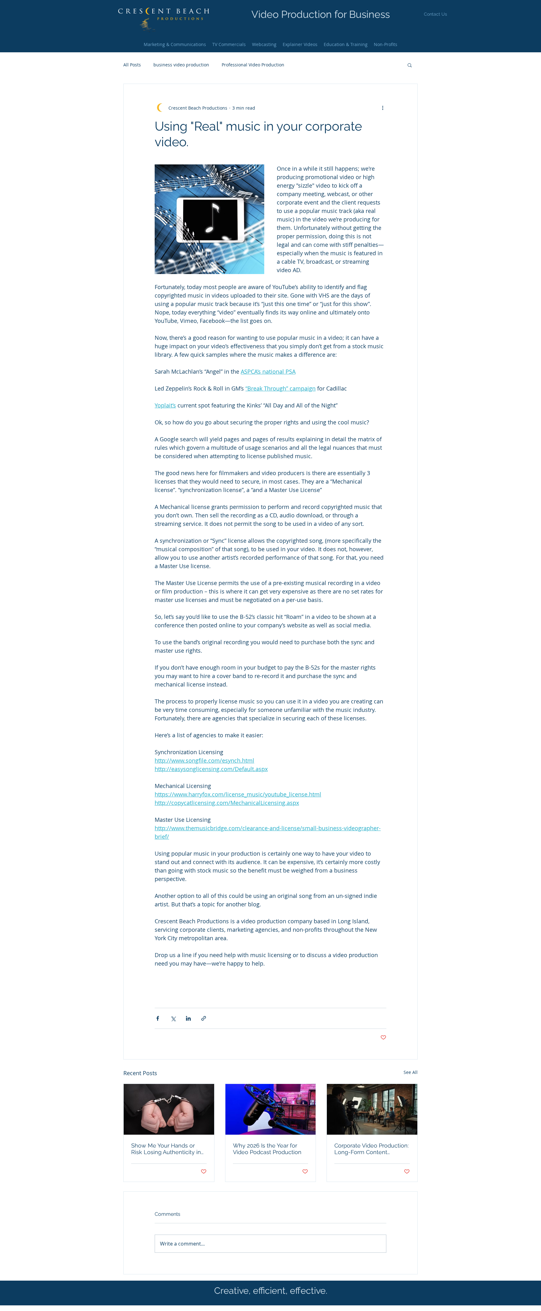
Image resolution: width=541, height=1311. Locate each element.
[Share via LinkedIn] (188, 1018)
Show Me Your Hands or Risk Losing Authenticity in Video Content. (166, 1148)
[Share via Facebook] (158, 1018)
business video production (181, 65)
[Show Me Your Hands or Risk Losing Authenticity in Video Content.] (169, 1109)
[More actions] (382, 107)
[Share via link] (204, 1018)
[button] (435, 14)
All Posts (132, 65)
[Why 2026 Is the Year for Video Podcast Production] (270, 1109)
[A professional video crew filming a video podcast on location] (372, 1109)
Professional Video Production (253, 65)
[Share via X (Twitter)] (173, 1018)
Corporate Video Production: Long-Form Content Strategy (371, 1148)
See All (411, 1072)
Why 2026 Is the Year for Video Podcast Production (267, 1148)
